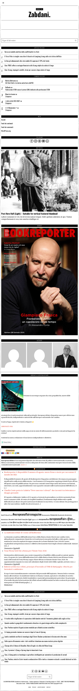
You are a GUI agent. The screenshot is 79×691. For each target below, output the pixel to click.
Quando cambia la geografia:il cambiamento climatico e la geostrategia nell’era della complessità (35, 623)
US (58, 525)
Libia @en (46, 522)
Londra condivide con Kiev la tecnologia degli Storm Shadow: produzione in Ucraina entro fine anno (36, 637)
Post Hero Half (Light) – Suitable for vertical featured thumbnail (29, 213)
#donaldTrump (8, 515)
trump (21, 525)
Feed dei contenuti (7, 123)
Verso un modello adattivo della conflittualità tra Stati (22, 52)
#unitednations (68, 515)
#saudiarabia (61, 515)
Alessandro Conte (13, 519)
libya (51, 522)
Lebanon (41, 522)
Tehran (17, 525)
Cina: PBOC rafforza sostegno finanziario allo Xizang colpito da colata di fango (29, 65)
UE (31, 525)
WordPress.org (6, 131)
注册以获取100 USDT (12, 101)
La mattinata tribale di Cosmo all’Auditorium (22, 533)
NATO (60, 522)
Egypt (30, 519)
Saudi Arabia (4, 525)
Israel (30, 522)
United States (53, 525)
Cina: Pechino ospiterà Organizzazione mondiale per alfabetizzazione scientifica (29, 628)
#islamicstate (54, 515)
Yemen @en (69, 525)
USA (61, 525)
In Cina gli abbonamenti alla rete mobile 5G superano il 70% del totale (27, 61)
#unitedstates (4, 519)
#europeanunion (46, 515)
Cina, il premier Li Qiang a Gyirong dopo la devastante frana (23, 650)
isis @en (25, 522)
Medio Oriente (55, 522)
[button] (76, 40)
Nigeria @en (65, 522)
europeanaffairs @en (61, 519)
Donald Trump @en (23, 519)
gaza (74, 519)
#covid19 (3, 515)
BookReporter (40, 469)
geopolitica (4, 522)
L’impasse (8, 96)
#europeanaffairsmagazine (27, 514)
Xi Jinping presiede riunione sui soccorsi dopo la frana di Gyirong (25, 632)
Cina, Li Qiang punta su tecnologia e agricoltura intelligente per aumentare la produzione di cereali (36, 655)
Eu (37, 519)
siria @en (10, 525)
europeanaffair (44, 519)
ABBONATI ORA (7, 426)
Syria (14, 525)
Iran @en (13, 522)
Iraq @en (19, 522)
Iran (8, 522)
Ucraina (28, 525)
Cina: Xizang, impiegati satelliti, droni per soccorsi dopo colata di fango (27, 70)
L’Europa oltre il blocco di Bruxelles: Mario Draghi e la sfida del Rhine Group (28, 646)
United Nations (44, 525)
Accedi (3, 119)
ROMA (40, 529)
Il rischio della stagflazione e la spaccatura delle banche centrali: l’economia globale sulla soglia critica (37, 619)
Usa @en (64, 525)
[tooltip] (31, 141)
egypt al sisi (34, 519)
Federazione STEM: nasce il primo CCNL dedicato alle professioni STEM (27, 90)
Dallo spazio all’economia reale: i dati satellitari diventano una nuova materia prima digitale (34, 641)
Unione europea (36, 525)
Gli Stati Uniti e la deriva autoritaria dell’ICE (19, 83)
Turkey (25, 525)
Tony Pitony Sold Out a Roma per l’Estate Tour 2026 (25, 551)
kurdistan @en (36, 522)
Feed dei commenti (7, 127)
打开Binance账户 (11, 108)
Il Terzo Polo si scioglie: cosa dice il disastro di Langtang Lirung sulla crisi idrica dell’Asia (33, 56)
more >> (24, 465)
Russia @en (72, 522)
